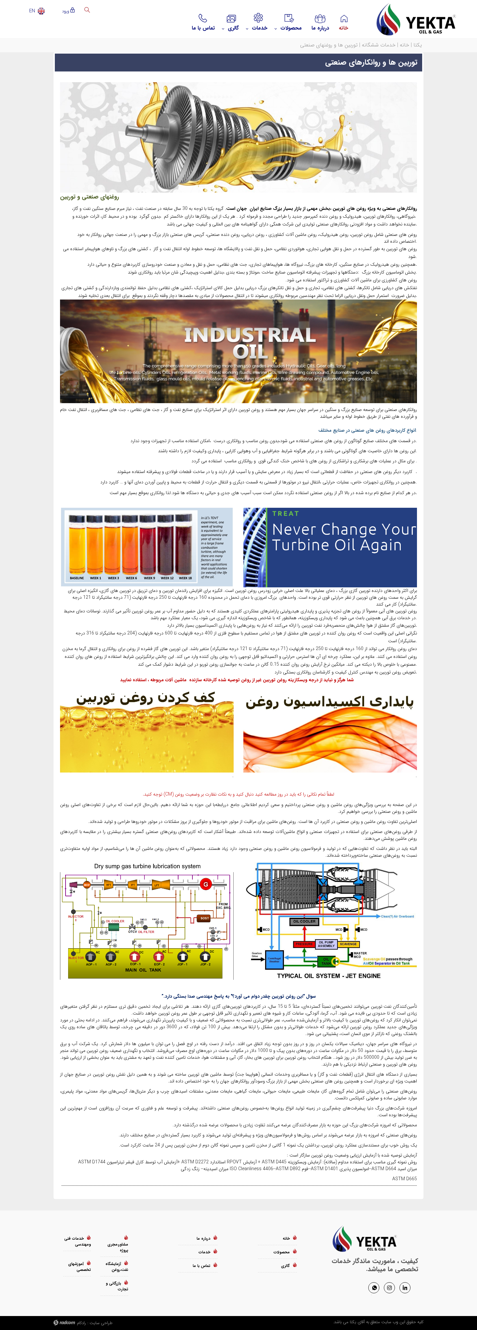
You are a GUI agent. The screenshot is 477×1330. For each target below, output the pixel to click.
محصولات (282, 1252)
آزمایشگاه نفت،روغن (116, 1267)
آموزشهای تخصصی (79, 1267)
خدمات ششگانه (379, 45)
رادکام (81, 1323)
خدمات (204, 1252)
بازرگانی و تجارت (117, 1286)
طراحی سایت (101, 1323)
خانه (404, 45)
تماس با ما (201, 1266)
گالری (285, 1266)
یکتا (417, 45)
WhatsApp (373, 1287)
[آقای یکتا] (410, 19)
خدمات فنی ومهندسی (77, 1241)
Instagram (389, 1287)
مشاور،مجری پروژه (117, 1247)
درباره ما (203, 1238)
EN (32, 11)
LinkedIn (404, 1287)
